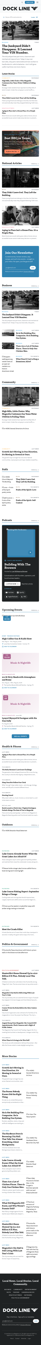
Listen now (12, 584)
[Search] (22, 2)
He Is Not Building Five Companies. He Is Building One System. (27, 335)
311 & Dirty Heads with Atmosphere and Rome (18, 678)
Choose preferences (28, 271)
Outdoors (5, 851)
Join (32, 268)
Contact (17, 1338)
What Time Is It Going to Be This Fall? (16, 1040)
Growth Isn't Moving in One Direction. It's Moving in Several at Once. (20, 453)
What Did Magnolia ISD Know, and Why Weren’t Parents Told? (13, 1205)
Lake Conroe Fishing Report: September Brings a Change (20, 893)
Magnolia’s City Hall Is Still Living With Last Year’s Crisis (18, 993)
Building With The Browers (17, 566)
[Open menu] (37, 2)
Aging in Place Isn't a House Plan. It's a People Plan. (18, 112)
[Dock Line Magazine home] (20, 8)
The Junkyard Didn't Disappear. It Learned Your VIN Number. (17, 49)
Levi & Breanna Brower (19, 571)
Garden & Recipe (28, 1292)
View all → (35, 164)
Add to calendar (10, 646)
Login (29, 1338)
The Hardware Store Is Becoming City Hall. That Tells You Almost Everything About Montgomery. (12, 1139)
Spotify (22, 592)
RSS (25, 597)
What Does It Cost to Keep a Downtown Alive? (27, 360)
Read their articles (27, 584)
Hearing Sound (7, 795)
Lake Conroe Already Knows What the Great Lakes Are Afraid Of (19, 855)
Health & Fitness (8, 108)
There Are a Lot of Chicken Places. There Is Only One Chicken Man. (27, 348)
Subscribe (29, 2)
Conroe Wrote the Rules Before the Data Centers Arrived (19, 1009)
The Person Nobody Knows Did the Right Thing (11, 1094)
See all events (20, 736)
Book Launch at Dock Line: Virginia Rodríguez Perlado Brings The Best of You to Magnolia (19, 809)
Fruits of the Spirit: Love (26, 489)
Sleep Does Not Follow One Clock (14, 782)
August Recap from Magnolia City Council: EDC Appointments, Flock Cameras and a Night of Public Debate (19, 1025)
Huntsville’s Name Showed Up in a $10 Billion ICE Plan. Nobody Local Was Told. (19, 976)
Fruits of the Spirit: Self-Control (26, 501)
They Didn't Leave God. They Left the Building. (19, 98)
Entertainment (31, 1289)
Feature (16, 1292)
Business (5, 42)
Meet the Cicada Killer (12, 929)
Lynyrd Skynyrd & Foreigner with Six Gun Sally (19, 719)
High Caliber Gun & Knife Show (17, 638)
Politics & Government (10, 970)
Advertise (23, 1338)
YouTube (11, 592)
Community (6, 78)
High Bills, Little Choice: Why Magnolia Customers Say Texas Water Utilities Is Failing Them (19, 82)
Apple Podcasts (13, 597)
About (12, 1338)
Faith (4, 95)
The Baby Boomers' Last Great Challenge (17, 769)
